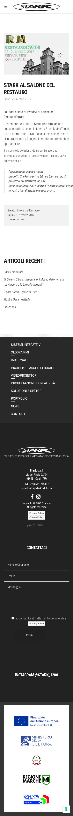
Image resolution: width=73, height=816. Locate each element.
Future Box (10, 307)
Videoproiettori (24, 375)
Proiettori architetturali (32, 368)
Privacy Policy (36, 623)
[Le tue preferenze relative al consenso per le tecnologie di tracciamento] (66, 809)
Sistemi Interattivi (26, 345)
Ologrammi (20, 352)
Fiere (7, 99)
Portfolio (19, 398)
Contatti (18, 414)
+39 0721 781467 (39, 484)
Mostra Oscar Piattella (17, 299)
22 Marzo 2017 (21, 99)
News (15, 406)
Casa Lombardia (13, 272)
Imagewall (19, 360)
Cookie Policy (36, 517)
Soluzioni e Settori (26, 391)
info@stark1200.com (41, 488)
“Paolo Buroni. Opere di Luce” (21, 292)
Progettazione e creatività (33, 383)
